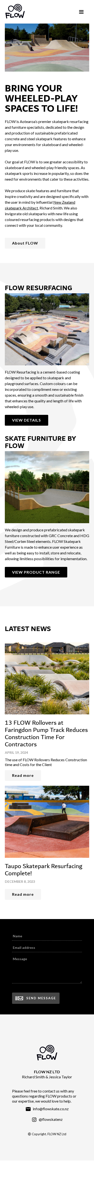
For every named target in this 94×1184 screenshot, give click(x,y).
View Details (26, 420)
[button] (81, 12)
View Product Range (36, 572)
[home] (39, 11)
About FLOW (25, 243)
